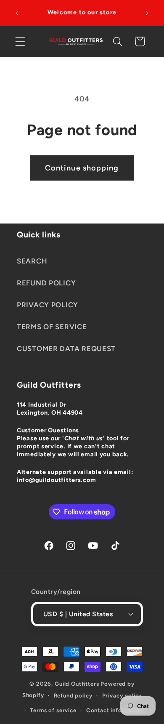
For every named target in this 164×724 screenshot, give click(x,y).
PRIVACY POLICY (47, 305)
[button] (20, 41)
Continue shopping (82, 168)
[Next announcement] (147, 13)
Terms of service (53, 710)
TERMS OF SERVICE (52, 326)
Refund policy (73, 695)
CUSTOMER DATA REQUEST (66, 348)
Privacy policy (122, 695)
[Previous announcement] (17, 13)
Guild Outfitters (77, 683)
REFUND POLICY (46, 283)
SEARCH (32, 261)
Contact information (115, 710)
